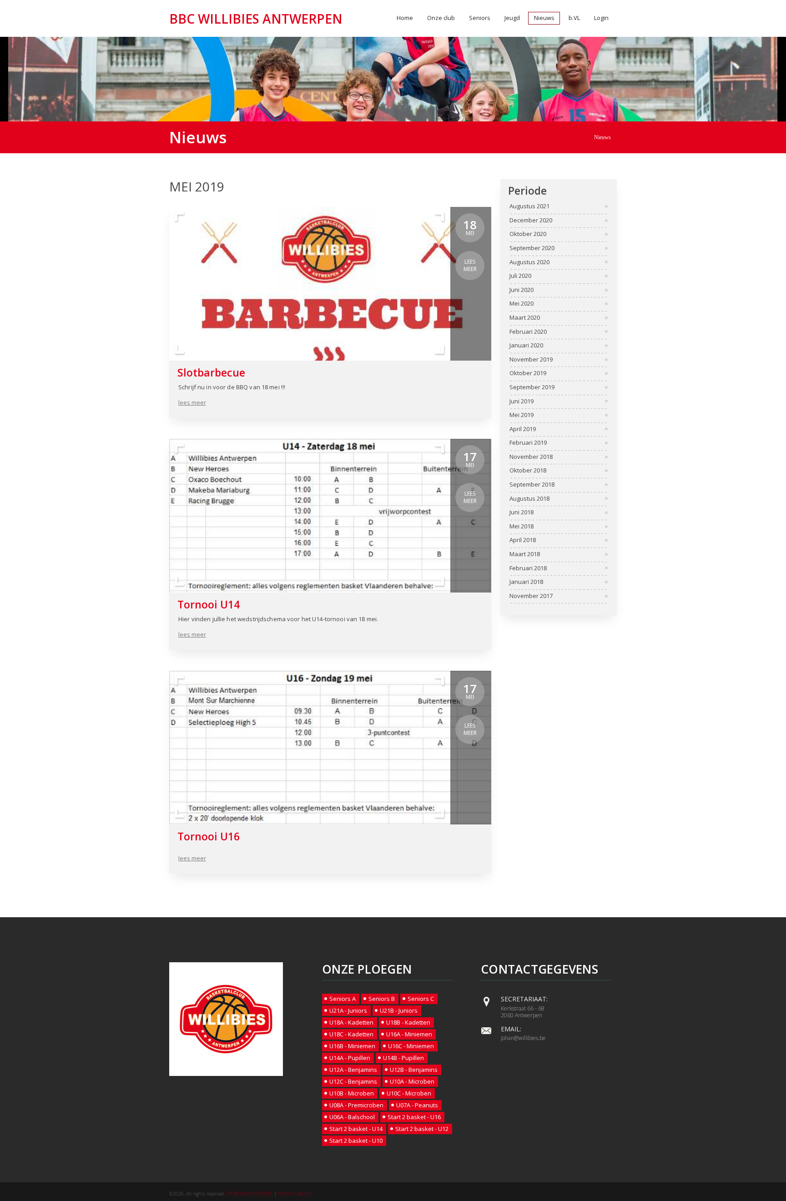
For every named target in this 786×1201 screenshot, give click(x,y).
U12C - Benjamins (353, 1081)
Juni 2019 (521, 401)
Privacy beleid (295, 1194)
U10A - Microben (412, 1081)
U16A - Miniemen (409, 1034)
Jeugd (512, 18)
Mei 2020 (521, 303)
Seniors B (381, 999)
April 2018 (522, 540)
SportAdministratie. (249, 1194)
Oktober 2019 (527, 373)
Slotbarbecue (211, 372)
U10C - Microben (409, 1093)
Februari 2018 (528, 568)
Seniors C (421, 999)
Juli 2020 (520, 276)
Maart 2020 (524, 318)
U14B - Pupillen (403, 1058)
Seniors (479, 18)
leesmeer (470, 265)
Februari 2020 (528, 332)
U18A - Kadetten (351, 1022)
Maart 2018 (524, 554)
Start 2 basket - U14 (356, 1129)
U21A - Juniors (348, 1010)
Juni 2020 (521, 290)
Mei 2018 (521, 526)
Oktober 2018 (527, 470)
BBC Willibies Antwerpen (256, 18)
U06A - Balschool (352, 1117)
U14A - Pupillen (349, 1058)
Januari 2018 (526, 582)
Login (601, 18)
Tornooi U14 (208, 604)
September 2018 (531, 484)
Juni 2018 (521, 512)
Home (405, 18)
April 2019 (522, 429)
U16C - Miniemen (411, 1046)
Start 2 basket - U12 (421, 1129)
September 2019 (531, 387)
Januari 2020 (526, 345)
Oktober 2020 (527, 234)
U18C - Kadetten (351, 1034)
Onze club (441, 18)
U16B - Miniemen (352, 1046)
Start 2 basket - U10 (356, 1140)
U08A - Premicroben (356, 1105)
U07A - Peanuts (417, 1105)
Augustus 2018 (529, 499)
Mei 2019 (521, 415)
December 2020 (530, 220)
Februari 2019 (528, 443)
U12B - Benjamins (414, 1069)
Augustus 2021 (529, 206)
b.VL (574, 18)
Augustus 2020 (529, 262)
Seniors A (342, 999)
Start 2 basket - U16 (414, 1117)
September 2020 (531, 248)
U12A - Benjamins (353, 1069)
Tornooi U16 (208, 836)
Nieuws (544, 18)
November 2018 (531, 457)
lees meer (192, 402)
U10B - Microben (351, 1093)
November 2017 (531, 596)
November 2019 (531, 359)
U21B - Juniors (399, 1010)
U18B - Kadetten (408, 1022)
